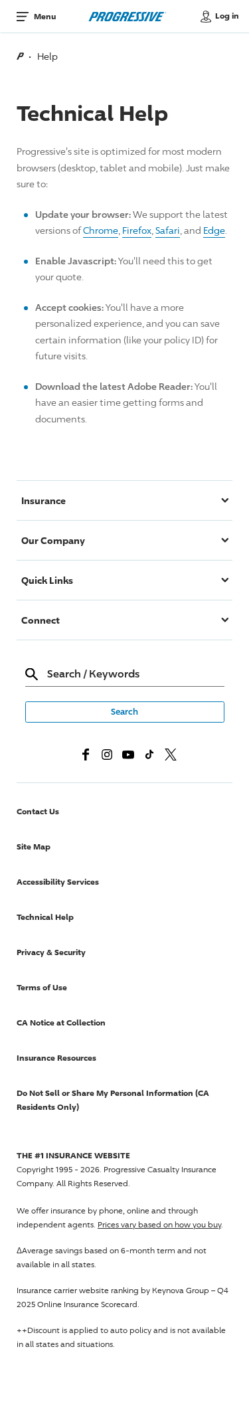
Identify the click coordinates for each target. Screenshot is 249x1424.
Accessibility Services (58, 882)
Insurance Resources (56, 1058)
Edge (214, 230)
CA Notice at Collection (61, 1022)
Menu (45, 16)
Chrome (100, 230)
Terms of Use (42, 987)
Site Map (33, 846)
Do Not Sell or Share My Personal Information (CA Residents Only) (113, 1100)
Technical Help (45, 917)
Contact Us (38, 811)
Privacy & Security (51, 952)
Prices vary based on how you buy (159, 1224)
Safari (167, 230)
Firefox (136, 230)
